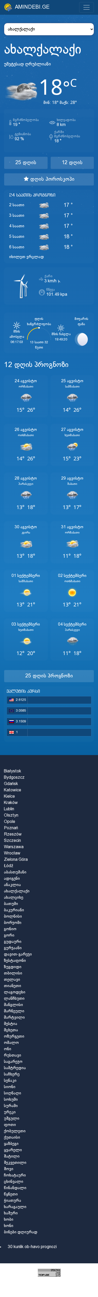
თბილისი (13, 973)
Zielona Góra (16, 860)
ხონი (8, 1226)
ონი (7, 1049)
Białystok (12, 771)
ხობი (8, 1219)
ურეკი (10, 1112)
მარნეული (14, 1011)
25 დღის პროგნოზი (49, 675)
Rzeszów (13, 834)
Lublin (9, 809)
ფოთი (10, 1125)
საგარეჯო (13, 1062)
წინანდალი (15, 1188)
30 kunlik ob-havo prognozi (32, 1247)
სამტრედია (15, 1068)
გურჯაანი (13, 948)
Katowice (12, 790)
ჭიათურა (12, 1201)
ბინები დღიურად (20, 1232)
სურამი (11, 1106)
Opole (9, 822)
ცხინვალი (13, 1182)
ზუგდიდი (12, 967)
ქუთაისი (12, 1137)
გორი (9, 935)
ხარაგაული (15, 1207)
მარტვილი (14, 1017)
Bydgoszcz (14, 778)
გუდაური (12, 942)
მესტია (10, 1024)
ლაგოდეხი (14, 992)
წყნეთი (11, 1194)
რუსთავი (12, 1055)
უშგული (11, 1118)
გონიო (10, 929)
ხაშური (11, 1213)
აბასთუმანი (15, 872)
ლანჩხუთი (14, 999)
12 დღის (72, 162)
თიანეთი (12, 986)
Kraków (11, 803)
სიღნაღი (12, 1093)
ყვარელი (13, 1150)
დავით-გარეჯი (18, 954)
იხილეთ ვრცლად (26, 257)
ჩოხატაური (15, 1175)
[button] (26, 396)
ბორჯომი (12, 923)
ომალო (11, 1043)
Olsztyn (11, 815)
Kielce (9, 796)
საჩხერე (12, 1074)
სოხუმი (11, 1100)
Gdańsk (11, 784)
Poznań (11, 828)
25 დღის (25, 162)
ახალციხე (13, 897)
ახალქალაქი (17, 891)
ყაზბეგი (11, 1144)
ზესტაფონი (15, 961)
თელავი (12, 980)
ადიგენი (12, 879)
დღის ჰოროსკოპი (51, 179)
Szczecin (12, 841)
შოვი (8, 1169)
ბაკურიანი (14, 910)
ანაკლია (12, 885)
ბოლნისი (13, 916)
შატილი (12, 1156)
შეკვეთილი (15, 1163)
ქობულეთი (15, 1131)
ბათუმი (11, 904)
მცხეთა (11, 1030)
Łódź (8, 866)
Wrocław (12, 853)
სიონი (9, 1087)
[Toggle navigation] (86, 7)
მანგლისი (13, 1005)
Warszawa (14, 847)
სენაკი (10, 1081)
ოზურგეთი (14, 1036)
